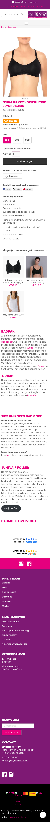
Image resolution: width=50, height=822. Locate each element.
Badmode (7, 596)
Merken (6, 606)
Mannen (6, 601)
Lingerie (6, 582)
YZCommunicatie (18, 817)
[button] (12, 176)
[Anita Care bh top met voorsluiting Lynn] (13, 266)
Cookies (6, 639)
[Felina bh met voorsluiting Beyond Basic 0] (25, 67)
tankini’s (31, 395)
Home (3, 27)
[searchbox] (12, 14)
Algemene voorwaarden (14, 643)
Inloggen (11, 6)
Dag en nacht (9, 592)
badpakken (7, 341)
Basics (5, 587)
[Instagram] (21, 563)
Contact (39, 6)
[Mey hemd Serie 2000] (13, 301)
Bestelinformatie (10, 621)
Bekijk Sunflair (11, 508)
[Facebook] (29, 563)
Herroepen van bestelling (15, 630)
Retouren (7, 626)
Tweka (40, 366)
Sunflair (30, 347)
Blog (33, 6)
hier (8, 455)
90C (17, 139)
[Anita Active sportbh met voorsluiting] (36, 266)
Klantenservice (22, 6)
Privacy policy (9, 634)
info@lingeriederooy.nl (16, 760)
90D (27, 139)
